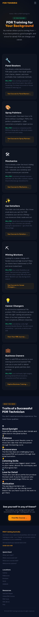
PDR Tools (6, 599)
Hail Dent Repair (8, 593)
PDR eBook (6, 602)
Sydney (5, 573)
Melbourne (6, 576)
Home (11, 14)
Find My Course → (19, 518)
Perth (4, 581)
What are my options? (10, 563)
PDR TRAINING (10, 3)
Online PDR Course (9, 596)
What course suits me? (10, 558)
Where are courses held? (10, 561)
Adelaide (5, 584)
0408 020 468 (8, 546)
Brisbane (5, 578)
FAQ (4, 604)
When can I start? (8, 555)
